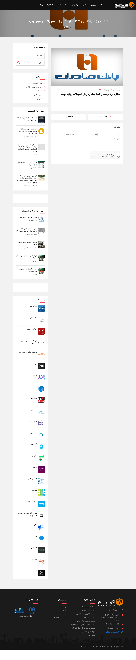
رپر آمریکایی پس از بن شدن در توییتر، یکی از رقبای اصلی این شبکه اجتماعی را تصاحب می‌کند (27, 147)
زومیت (35, 154)
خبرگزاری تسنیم (32, 329)
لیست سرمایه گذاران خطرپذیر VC (83, 628)
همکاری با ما (62, 614)
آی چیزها (34, 444)
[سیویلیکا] (32, 610)
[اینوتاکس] (41, 550)
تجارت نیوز (33, 306)
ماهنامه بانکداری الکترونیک (28, 352)
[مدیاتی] (41, 458)
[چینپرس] (41, 389)
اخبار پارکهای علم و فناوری (34, 87)
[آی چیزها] (41, 446)
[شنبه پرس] (41, 400)
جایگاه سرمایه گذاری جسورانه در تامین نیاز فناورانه (27, 118)
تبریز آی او (33, 421)
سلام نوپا (34, 409)
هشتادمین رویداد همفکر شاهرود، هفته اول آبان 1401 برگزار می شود (28, 131)
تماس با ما (63, 610)
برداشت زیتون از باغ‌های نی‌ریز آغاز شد (27, 256)
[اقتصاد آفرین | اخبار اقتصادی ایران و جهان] (41, 515)
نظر (96, 90)
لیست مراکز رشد (89, 617)
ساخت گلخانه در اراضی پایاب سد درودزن (27, 270)
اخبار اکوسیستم (37, 83)
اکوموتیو (34, 490)
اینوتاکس (34, 548)
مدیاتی (34, 456)
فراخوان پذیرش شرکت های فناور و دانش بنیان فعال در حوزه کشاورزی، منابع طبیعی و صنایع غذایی (27, 179)
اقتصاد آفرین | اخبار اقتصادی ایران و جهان (27, 514)
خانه (72, 26)
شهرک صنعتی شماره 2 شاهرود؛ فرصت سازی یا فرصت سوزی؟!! (26, 230)
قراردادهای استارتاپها (88, 631)
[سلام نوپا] (41, 412)
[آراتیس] (41, 527)
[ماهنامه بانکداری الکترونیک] (41, 354)
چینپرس (34, 386)
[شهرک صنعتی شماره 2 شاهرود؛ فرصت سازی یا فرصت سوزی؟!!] (41, 231)
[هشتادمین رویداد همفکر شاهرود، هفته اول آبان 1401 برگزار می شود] (41, 131)
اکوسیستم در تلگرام (112, 632)
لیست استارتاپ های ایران (86, 621)
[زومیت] (41, 366)
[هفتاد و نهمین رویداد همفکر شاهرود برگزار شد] (41, 244)
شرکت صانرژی (33, 220)
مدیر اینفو (34, 168)
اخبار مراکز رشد (37, 98)
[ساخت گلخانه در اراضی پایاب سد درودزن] (41, 271)
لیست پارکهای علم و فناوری (85, 614)
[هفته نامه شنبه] (41, 504)
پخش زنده (91, 635)
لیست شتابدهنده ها (88, 610)
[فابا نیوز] (41, 573)
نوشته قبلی (104, 116)
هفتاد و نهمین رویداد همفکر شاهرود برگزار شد (27, 243)
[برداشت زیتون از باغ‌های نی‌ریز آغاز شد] (41, 257)
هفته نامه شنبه (32, 502)
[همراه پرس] (41, 435)
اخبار (66, 26)
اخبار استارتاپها (37, 95)
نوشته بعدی (70, 116)
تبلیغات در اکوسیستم (60, 617)
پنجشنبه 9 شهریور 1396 (110, 90)
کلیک (35, 467)
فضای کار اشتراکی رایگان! (28, 217)
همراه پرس (33, 433)
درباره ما (64, 607)
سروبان (35, 261)
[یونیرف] (19, 610)
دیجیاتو (34, 536)
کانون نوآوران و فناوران (30, 137)
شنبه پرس (33, 398)
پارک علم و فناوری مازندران (29, 186)
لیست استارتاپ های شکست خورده (83, 624)
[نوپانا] (41, 377)
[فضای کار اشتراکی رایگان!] (41, 219)
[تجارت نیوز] (41, 308)
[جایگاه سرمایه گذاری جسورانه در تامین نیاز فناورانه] (41, 119)
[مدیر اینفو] (41, 319)
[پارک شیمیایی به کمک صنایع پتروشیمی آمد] (41, 164)
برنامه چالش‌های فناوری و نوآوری (28, 341)
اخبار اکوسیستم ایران (88, 607)
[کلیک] (41, 469)
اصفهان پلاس (32, 479)
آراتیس (34, 525)
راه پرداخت (33, 559)
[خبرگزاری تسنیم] (41, 331)
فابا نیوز (34, 571)
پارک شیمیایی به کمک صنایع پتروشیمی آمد (27, 163)
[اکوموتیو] (41, 492)
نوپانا (35, 375)
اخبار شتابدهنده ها (36, 91)
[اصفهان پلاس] (41, 481)
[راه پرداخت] (41, 561)
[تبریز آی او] (41, 423)
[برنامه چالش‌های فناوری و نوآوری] (41, 343)
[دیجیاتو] (41, 538)
